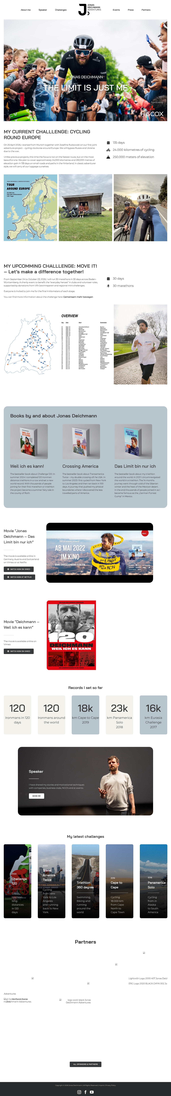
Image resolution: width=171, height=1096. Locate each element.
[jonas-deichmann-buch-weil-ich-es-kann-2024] (29, 425)
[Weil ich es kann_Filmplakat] (71, 601)
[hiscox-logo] (152, 106)
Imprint (101, 1085)
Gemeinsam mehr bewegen (78, 297)
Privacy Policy (111, 1085)
